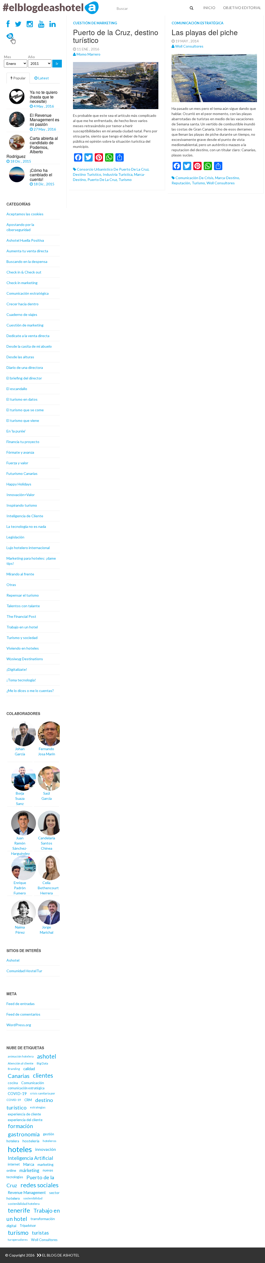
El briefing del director (24, 378)
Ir (57, 63)
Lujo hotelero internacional (28, 547)
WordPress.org (18, 1025)
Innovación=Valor (20, 494)
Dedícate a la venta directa (27, 335)
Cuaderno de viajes (21, 314)
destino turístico (87, 174)
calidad (29, 1068)
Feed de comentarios (23, 1014)
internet (14, 1164)
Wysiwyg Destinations (24, 659)
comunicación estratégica (26, 1088)
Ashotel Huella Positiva (25, 240)
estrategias (38, 1107)
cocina (13, 1083)
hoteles (20, 1149)
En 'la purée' (16, 431)
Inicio (209, 7)
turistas (40, 1233)
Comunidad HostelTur (24, 971)
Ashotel (12, 960)
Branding (14, 1068)
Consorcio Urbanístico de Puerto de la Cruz (113, 169)
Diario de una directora (24, 367)
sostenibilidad (32, 1198)
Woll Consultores (189, 46)
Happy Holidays (18, 484)
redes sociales (39, 1185)
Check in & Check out (23, 272)
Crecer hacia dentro (22, 304)
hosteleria (31, 1141)
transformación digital (30, 1222)
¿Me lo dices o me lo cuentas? (30, 690)
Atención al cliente (20, 1063)
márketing (29, 1170)
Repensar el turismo (22, 595)
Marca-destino (227, 178)
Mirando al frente (20, 574)
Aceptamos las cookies (24, 214)
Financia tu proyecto (22, 441)
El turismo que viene (22, 420)
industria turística (117, 174)
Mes (7, 57)
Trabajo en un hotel (22, 627)
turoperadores (18, 1239)
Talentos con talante (23, 606)
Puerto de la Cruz (102, 179)
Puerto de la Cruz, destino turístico (115, 36)
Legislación (15, 537)
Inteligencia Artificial (30, 1158)
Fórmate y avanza (20, 452)
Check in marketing (22, 282)
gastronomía (24, 1134)
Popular (19, 78)
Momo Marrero (88, 54)
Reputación (181, 183)
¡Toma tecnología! (21, 680)
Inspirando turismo (21, 505)
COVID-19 (17, 1093)
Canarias (19, 1075)
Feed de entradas (20, 1003)
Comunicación (32, 1083)
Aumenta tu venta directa (27, 251)
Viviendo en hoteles (22, 648)
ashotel (46, 1056)
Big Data (42, 1063)
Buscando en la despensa (26, 261)
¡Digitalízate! (16, 669)
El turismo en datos (22, 399)
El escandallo (16, 388)
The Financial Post (21, 616)
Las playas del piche (205, 32)
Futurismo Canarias (22, 473)
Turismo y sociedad (22, 637)
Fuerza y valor (17, 463)
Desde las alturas (20, 357)
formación (20, 1126)
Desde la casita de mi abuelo (29, 346)
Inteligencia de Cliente (24, 516)
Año (31, 57)
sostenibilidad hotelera (24, 1204)
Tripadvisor (28, 1226)
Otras (11, 584)
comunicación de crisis (194, 178)
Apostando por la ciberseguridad (20, 227)
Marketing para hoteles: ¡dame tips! (31, 561)
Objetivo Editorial (242, 7)
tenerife (19, 1210)
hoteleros (49, 1141)
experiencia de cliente (24, 1114)
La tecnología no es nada (26, 526)
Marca (28, 1164)
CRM (28, 1100)
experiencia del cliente (25, 1119)
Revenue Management (27, 1192)
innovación (45, 1149)
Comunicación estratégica (197, 23)
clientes (43, 1075)
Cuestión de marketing (95, 23)
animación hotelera (21, 1056)
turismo (125, 179)
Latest (43, 78)
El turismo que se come (25, 410)
